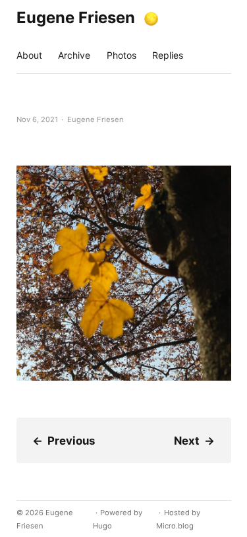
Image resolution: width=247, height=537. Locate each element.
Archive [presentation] (74, 55)
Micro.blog (175, 525)
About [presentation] (29, 55)
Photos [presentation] (121, 55)
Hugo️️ (102, 525)
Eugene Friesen (75, 17)
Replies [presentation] (167, 55)
